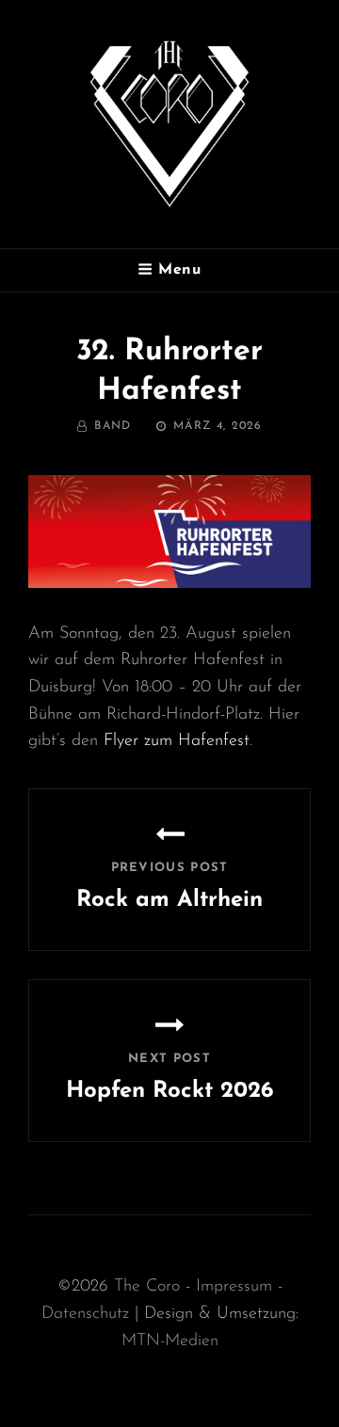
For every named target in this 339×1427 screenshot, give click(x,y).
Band (112, 426)
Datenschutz (85, 1314)
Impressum (234, 1286)
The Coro (150, 1286)
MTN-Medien (169, 1341)
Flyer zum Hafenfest (177, 741)
